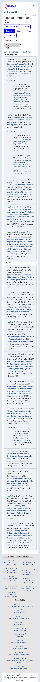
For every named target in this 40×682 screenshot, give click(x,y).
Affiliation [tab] (25, 26)
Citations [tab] (20, 31)
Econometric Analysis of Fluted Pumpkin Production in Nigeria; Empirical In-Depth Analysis (20, 307)
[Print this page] (21, 12)
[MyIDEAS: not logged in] (34, 15)
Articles (27, 52)
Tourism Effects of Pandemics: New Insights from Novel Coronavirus (20, 411)
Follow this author (16, 15)
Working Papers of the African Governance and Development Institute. (21, 102)
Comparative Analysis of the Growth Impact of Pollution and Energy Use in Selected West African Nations (20, 66)
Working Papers (12, 71)
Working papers (17, 52)
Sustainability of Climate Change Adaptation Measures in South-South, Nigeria (20, 481)
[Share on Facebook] (12, 12)
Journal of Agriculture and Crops (18, 312)
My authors (28, 15)
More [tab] (29, 31)
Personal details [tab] (12, 26)
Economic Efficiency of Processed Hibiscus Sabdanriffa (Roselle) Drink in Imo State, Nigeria (20, 277)
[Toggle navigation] (25, 6)
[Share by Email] (18, 12)
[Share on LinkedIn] (16, 12)
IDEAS (8, 675)
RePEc (16, 675)
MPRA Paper (26, 440)
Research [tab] (9, 31)
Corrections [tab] (10, 35)
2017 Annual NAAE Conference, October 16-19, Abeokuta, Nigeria (20, 194)
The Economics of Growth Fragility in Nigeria (19, 120)
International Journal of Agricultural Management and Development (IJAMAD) (19, 542)
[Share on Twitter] (10, 12)
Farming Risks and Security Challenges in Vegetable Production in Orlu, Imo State (18, 508)
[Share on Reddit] (14, 12)
